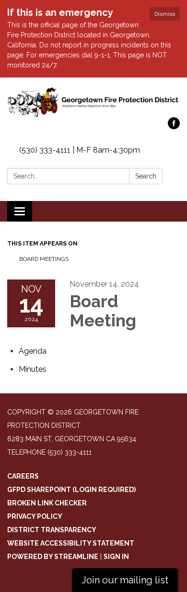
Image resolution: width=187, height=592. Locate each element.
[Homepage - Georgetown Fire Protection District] (93, 102)
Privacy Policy (34, 516)
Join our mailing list (125, 580)
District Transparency (51, 530)
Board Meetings (44, 259)
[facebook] (174, 126)
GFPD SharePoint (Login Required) (71, 489)
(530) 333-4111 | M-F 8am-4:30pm (79, 150)
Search (145, 176)
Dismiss (164, 14)
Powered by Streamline (52, 556)
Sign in (116, 556)
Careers (23, 476)
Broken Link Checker (47, 503)
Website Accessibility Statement (70, 543)
